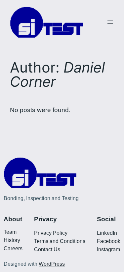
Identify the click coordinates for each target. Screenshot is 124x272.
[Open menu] (110, 22)
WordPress (52, 264)
